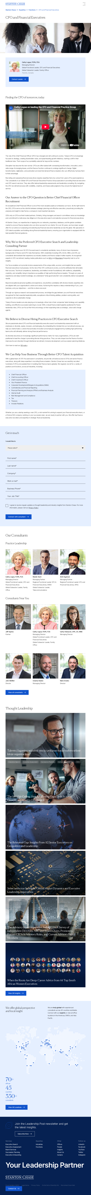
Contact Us (12, 1188)
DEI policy (24, 345)
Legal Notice (25, 1185)
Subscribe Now (23, 1134)
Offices (59, 1144)
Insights (60, 1149)
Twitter (80, 1152)
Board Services (11, 1149)
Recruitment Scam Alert (68, 1185)
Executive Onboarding (13, 1155)
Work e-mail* (12, 481)
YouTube (81, 1149)
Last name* (11, 466)
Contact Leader (17, 79)
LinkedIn (81, 1144)
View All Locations (15, 1107)
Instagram (81, 1155)
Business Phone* (14, 488)
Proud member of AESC (12, 1185)
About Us (60, 1152)
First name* (12, 458)
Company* (11, 473)
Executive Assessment (13, 1147)
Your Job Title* (13, 496)
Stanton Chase (11, 10)
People (59, 1147)
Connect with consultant (17, 517)
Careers (60, 1155)
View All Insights (14, 993)
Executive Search (12, 1144)
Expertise (22, 10)
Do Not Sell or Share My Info (50, 1185)
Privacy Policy (33, 508)
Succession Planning (13, 1152)
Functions (32, 10)
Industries (39, 1144)
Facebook (81, 1147)
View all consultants (15, 692)
